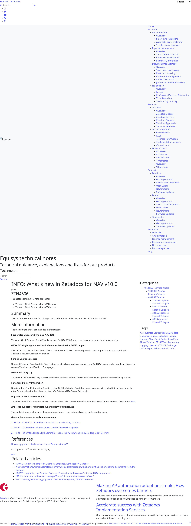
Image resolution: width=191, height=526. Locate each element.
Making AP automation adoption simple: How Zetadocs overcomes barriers (140, 488)
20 (153, 312)
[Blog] (5, 21)
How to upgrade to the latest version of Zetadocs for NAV (39, 444)
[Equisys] (5, 138)
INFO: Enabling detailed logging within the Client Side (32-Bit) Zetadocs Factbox (54, 479)
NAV (13, 454)
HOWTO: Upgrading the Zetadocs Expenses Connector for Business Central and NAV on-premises (63, 473)
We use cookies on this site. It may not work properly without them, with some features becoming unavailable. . (91, 523)
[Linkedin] (5, 11)
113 (154, 300)
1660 (146, 287)
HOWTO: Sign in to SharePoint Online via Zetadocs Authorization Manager (51, 463)
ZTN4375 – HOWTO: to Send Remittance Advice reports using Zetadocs (46, 422)
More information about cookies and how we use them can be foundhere (145, 523)
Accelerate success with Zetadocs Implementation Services (128, 507)
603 (150, 297)
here (132, 401)
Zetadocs (4, 498)
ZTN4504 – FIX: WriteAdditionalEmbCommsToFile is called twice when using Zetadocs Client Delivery (60, 432)
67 (153, 306)
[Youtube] (5, 14)
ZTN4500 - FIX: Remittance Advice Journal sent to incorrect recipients (44, 427)
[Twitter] (5, 8)
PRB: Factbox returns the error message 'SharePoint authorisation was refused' (54, 476)
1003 (150, 291)
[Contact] (5, 18)
